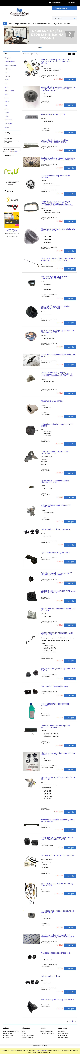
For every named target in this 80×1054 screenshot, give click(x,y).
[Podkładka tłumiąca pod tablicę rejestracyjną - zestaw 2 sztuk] (31, 145)
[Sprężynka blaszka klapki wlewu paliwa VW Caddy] (31, 486)
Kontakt (24, 1033)
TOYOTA (7, 116)
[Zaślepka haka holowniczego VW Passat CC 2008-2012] (31, 731)
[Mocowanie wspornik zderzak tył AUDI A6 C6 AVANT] (31, 825)
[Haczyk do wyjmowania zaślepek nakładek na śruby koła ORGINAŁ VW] (31, 939)
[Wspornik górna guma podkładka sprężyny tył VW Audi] (31, 312)
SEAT (6, 105)
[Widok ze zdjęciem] (69, 53)
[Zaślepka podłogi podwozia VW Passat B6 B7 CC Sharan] (31, 596)
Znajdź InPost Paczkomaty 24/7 (12, 230)
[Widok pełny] (73, 53)
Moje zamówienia (63, 1033)
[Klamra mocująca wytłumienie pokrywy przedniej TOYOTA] (31, 761)
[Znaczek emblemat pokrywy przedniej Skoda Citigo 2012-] (31, 336)
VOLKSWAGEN (8, 120)
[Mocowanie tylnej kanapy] (31, 408)
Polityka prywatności (28, 1035)
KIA (6, 83)
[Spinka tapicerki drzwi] (31, 981)
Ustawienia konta (63, 1037)
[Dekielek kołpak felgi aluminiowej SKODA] (31, 183)
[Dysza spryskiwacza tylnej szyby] (31, 559)
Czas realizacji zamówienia (11, 1031)
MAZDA (6, 94)
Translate (15, 151)
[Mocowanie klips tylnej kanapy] (31, 692)
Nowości (7, 127)
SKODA (6, 109)
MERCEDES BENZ (9, 90)
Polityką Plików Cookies (42, 1050)
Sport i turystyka (8, 123)
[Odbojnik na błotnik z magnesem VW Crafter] (31, 430)
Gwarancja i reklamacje (47, 1033)
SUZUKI (7, 112)
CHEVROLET (8, 76)
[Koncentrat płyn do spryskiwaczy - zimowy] (31, 711)
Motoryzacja (7, 58)
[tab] (39, 47)
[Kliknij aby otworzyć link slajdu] (40, 37)
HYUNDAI (7, 79)
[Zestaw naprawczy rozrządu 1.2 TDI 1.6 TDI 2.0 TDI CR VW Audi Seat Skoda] (31, 68)
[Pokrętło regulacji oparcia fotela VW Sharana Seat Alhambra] (31, 578)
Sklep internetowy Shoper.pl (40, 1045)
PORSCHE (7, 101)
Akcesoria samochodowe (10, 65)
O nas (23, 1031)
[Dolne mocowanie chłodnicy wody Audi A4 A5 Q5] (31, 360)
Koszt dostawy (7, 1037)
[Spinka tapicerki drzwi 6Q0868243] (31, 532)
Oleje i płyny (7, 69)
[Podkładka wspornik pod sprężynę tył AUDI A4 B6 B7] (31, 916)
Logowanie (61, 1031)
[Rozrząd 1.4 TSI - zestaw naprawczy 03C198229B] (31, 894)
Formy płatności (8, 1035)
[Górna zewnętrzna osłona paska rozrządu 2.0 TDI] (31, 457)
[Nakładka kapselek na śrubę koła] (31, 957)
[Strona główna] (19, 11)
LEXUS (6, 87)
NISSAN (7, 98)
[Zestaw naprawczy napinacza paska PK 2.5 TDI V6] (31, 638)
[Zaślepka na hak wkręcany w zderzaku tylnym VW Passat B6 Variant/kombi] (31, 162)
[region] (40, 37)
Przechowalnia (62, 1035)
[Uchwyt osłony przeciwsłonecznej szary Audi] (31, 511)
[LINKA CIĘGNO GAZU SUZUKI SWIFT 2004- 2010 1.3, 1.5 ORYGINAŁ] (31, 264)
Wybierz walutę (9, 138)
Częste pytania (7, 1033)
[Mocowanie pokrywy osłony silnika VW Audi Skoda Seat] (31, 237)
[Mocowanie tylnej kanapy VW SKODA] (31, 1007)
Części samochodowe (10, 61)
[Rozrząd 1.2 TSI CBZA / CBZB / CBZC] (31, 861)
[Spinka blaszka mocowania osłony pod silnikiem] (31, 616)
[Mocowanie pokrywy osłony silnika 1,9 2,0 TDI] (31, 674)
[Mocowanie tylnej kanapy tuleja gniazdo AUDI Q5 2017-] (31, 282)
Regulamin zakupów (27, 1037)
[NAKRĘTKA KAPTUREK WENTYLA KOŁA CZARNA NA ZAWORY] (31, 843)
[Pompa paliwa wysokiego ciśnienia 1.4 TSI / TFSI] (31, 783)
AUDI (6, 72)
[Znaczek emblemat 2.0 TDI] (31, 117)
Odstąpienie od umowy (46, 1031)
